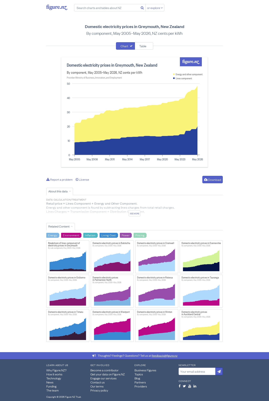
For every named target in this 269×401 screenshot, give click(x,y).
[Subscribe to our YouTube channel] (189, 386)
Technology (53, 378)
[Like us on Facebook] (179, 386)
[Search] (142, 7)
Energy (52, 235)
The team (52, 390)
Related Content (59, 226)
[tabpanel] (134, 112)
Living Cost (108, 235)
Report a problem (61, 179)
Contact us (97, 382)
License (83, 179)
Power (126, 235)
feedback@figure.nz (165, 355)
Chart (124, 46)
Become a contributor (104, 370)
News (49, 382)
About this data (58, 191)
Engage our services (103, 378)
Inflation (90, 235)
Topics (138, 374)
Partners (140, 382)
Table (142, 46)
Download (214, 180)
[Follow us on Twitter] (184, 386)
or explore (154, 8)
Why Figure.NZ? (56, 370)
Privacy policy (99, 390)
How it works (54, 374)
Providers (140, 386)
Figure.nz (56, 7)
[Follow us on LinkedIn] (194, 386)
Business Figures (145, 370)
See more (134, 213)
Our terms (97, 386)
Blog (137, 378)
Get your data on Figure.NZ (107, 374)
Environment (71, 235)
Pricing (139, 235)
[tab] (125, 46)
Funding (51, 386)
